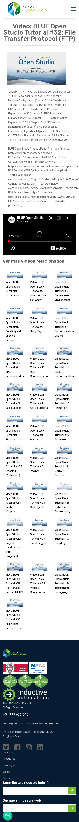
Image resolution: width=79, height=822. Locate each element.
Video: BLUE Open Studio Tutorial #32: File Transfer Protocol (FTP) (14, 583)
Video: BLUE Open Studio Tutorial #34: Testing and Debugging (62, 583)
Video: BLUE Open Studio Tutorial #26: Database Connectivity (62, 503)
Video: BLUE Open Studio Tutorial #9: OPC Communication (15, 367)
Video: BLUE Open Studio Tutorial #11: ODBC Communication (64, 367)
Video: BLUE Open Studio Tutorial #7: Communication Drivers (64, 327)
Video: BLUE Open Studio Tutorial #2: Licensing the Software (38, 291)
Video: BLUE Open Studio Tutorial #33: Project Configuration (38, 583)
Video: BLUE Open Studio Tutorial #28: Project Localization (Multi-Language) (13, 543)
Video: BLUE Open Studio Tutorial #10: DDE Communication (39, 367)
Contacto (8, 778)
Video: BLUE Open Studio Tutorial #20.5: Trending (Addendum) (14, 466)
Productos (9, 758)
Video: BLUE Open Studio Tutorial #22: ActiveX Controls (62, 466)
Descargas (9, 765)
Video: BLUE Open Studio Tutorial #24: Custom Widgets (13, 503)
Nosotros (8, 752)
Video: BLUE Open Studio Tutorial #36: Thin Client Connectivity (13, 619)
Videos (7, 771)
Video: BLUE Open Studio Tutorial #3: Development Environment (63, 291)
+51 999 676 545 (15, 714)
